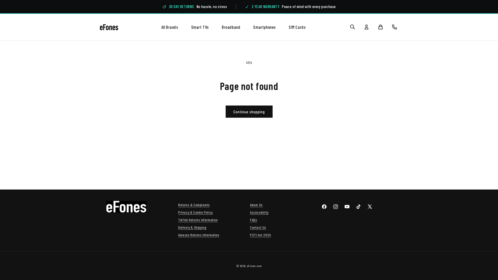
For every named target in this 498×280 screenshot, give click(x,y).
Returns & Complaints (194, 204)
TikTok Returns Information (198, 220)
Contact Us (258, 227)
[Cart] (380, 27)
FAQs (253, 220)
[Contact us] (394, 27)
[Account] (366, 27)
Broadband (231, 27)
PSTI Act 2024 (260, 235)
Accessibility (259, 212)
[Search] (352, 27)
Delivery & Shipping (192, 227)
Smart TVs (200, 27)
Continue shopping (249, 111)
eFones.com (254, 266)
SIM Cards (297, 27)
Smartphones (264, 27)
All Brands (169, 27)
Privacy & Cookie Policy (195, 212)
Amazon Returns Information (198, 235)
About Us (256, 204)
